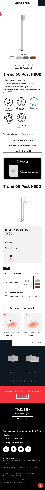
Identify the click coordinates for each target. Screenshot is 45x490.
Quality (21, 467)
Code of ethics (31, 467)
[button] (10, 381)
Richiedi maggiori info (22, 140)
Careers (6, 467)
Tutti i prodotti (18, 65)
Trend (30, 65)
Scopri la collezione (22, 418)
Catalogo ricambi (22, 151)
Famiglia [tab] (6, 343)
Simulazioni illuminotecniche (22, 146)
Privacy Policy (8, 461)
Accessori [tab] (18, 343)
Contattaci (22, 396)
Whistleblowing (9, 469)
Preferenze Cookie (33, 461)
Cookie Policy (20, 461)
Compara (9, 335)
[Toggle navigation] (4, 2)
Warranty (14, 467)
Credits (6, 463)
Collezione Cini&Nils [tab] (35, 343)
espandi (8, 92)
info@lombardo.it (14, 442)
